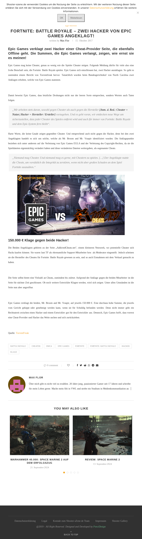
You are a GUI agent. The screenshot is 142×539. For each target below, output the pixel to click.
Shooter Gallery (120, 521)
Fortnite (79, 346)
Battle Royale (18, 346)
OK (61, 18)
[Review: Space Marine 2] (102, 435)
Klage (13, 352)
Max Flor (64, 40)
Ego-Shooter (71, 25)
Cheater (36, 346)
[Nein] (137, 12)
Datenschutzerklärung (25, 521)
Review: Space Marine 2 (102, 459)
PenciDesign (99, 526)
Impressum (100, 521)
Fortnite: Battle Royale (103, 346)
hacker (126, 346)
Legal (44, 521)
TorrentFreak (22, 333)
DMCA (49, 346)
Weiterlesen (76, 18)
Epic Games (63, 346)
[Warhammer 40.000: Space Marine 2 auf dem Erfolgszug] (39, 435)
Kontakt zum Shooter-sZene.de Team (71, 521)
